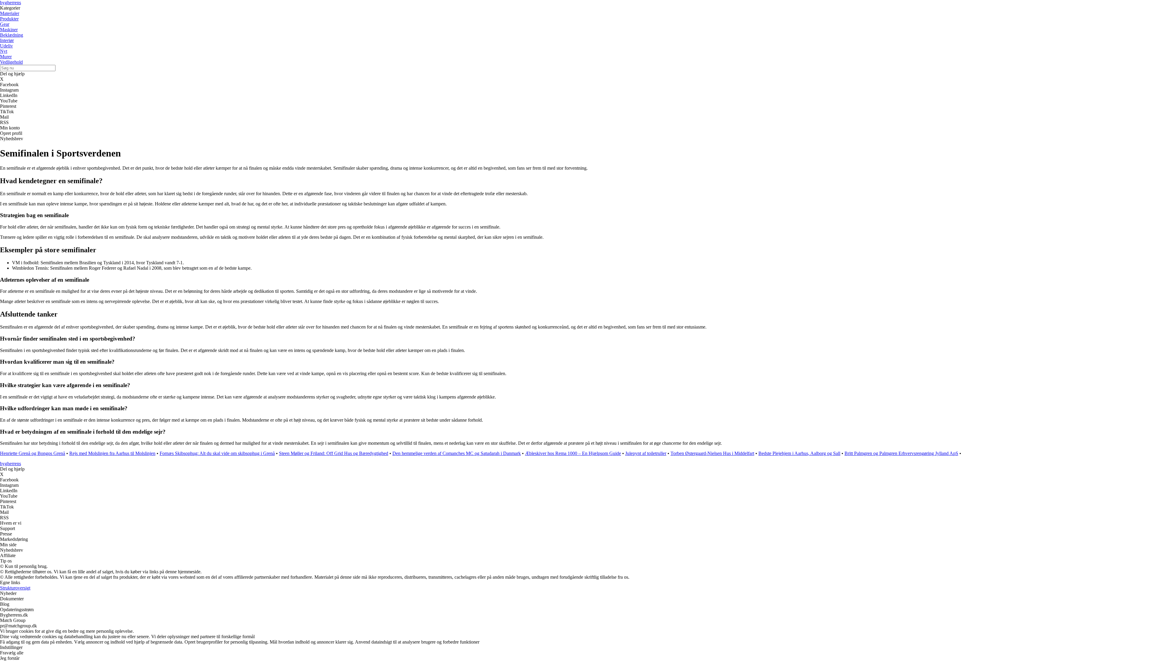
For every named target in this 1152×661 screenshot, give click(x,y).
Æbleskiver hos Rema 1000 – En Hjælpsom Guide (573, 453)
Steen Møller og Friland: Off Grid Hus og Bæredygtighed (333, 453)
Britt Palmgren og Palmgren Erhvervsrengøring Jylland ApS (901, 453)
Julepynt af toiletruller (645, 453)
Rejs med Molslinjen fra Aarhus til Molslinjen (112, 453)
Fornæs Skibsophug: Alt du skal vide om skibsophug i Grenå (217, 453)
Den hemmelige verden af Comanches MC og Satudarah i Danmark (456, 453)
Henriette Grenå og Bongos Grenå (32, 453)
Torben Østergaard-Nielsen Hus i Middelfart (712, 453)
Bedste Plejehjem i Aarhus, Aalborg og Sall (799, 453)
